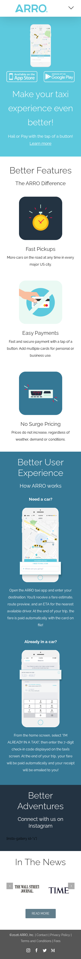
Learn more (40, 143)
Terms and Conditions (36, 941)
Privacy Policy (60, 935)
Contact (42, 935)
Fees (57, 941)
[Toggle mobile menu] (71, 7)
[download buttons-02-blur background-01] (40, 74)
